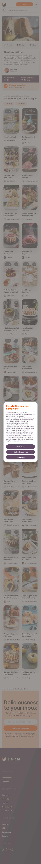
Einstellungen (20, 447)
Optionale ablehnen (20, 452)
